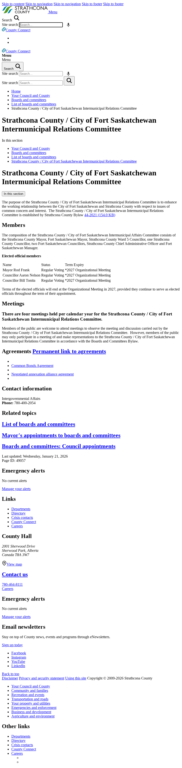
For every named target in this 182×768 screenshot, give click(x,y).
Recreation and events (27, 695)
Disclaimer (10, 678)
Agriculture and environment (33, 716)
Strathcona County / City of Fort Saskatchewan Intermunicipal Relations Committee (79, 124)
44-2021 (99, 215)
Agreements (54, 351)
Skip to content (13, 4)
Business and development (31, 712)
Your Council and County (30, 96)
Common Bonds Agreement (32, 366)
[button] (53, 12)
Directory (18, 513)
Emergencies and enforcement (33, 708)
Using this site (75, 678)
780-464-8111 (12, 584)
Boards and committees (28, 100)
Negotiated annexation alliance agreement (42, 374)
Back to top (10, 674)
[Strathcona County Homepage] (25, 12)
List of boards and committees (33, 104)
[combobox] (41, 24)
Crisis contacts (22, 517)
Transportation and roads (29, 699)
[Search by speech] (68, 24)
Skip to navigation (39, 4)
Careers (17, 526)
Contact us (15, 574)
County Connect (23, 522)
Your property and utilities (30, 703)
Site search (10, 25)
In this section (13, 194)
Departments (20, 509)
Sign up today (12, 645)
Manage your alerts (16, 489)
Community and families (29, 690)
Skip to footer (92, 4)
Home (16, 91)
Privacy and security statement (41, 678)
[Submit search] (69, 80)
